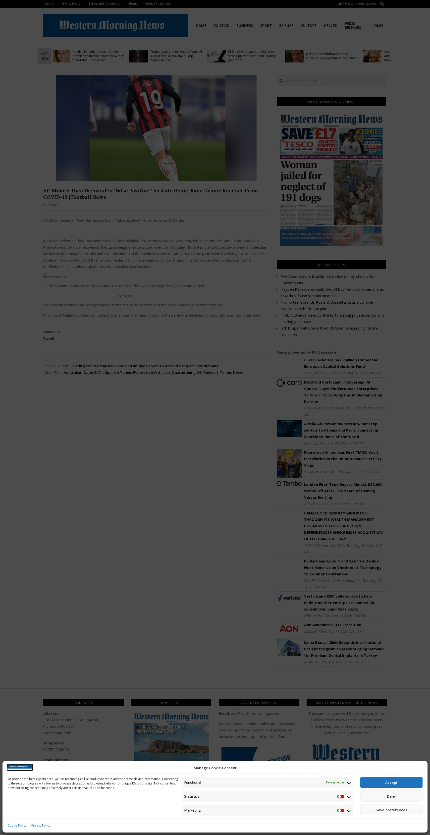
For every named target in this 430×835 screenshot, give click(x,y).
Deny (391, 796)
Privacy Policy (40, 825)
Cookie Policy (16, 825)
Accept (391, 782)
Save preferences (391, 809)
